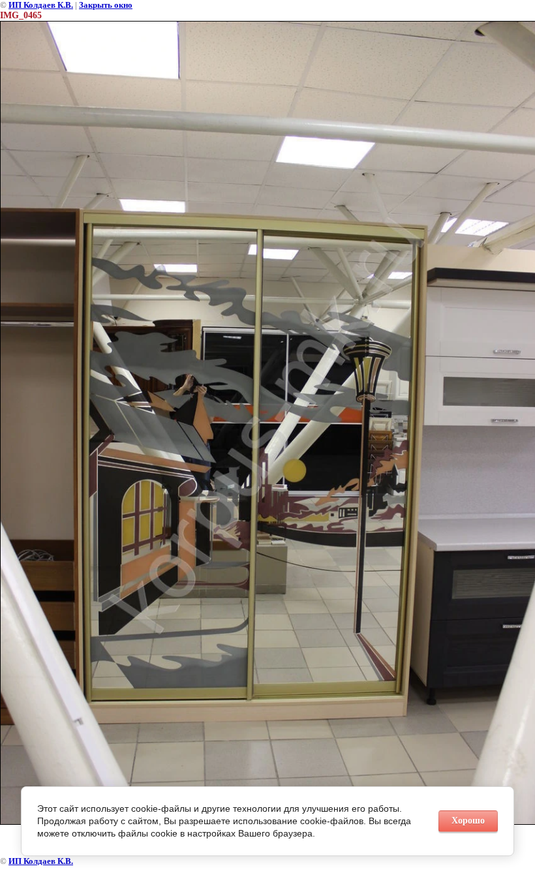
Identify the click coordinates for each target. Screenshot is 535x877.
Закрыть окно (105, 5)
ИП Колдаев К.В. (40, 5)
